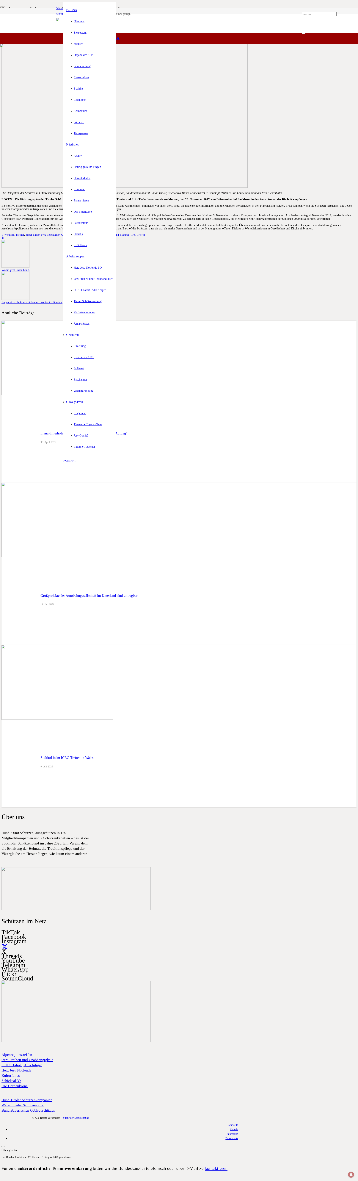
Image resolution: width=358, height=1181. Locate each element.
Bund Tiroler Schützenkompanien (26, 1100)
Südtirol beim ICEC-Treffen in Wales (66, 758)
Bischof (20, 234)
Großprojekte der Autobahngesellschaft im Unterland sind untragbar (88, 595)
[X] (118, 38)
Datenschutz (231, 1138)
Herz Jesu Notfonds (16, 1070)
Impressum (232, 1133)
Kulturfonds (10, 1075)
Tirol (133, 234)
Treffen (141, 234)
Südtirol (124, 234)
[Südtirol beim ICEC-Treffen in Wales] (57, 718)
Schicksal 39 (11, 1081)
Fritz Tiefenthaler (50, 234)
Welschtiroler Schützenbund (22, 1105)
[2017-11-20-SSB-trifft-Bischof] (124, 186)
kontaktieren (216, 1168)
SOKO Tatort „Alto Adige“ (21, 1065)
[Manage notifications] (351, 1175)
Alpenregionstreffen (16, 1054)
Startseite (233, 1124)
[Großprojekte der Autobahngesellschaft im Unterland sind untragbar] (57, 556)
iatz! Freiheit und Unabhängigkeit (27, 1060)
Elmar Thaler (33, 234)
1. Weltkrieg (8, 234)
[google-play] (76, 909)
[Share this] (2, 238)
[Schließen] (303, 33)
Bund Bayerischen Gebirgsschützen (28, 1110)
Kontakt (234, 1129)
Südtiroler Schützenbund (76, 1117)
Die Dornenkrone (14, 1086)
